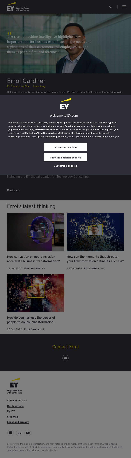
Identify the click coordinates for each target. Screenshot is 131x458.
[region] (65, 135)
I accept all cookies (65, 147)
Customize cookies (65, 165)
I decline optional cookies (65, 157)
